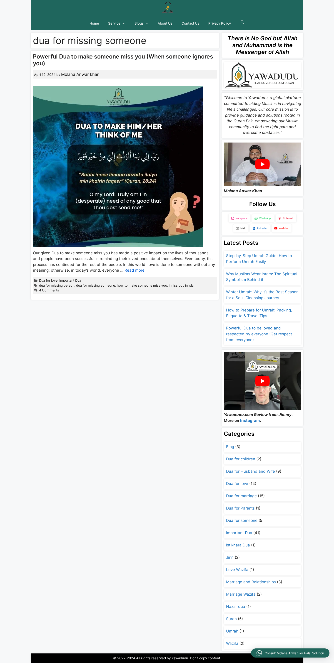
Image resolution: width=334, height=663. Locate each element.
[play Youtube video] (262, 164)
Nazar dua (235, 606)
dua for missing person (56, 285)
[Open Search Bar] (242, 22)
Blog (230, 446)
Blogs (139, 23)
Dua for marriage (241, 496)
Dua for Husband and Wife (250, 471)
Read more (135, 270)
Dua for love (48, 280)
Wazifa (232, 643)
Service (114, 23)
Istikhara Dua (238, 545)
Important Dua (70, 280)
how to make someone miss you (142, 285)
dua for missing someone (95, 285)
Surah (231, 619)
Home (94, 23)
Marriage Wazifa (241, 594)
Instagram (250, 420)
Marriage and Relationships (251, 582)
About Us (165, 23)
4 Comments (49, 290)
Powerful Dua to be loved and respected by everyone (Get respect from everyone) (259, 334)
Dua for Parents (240, 508)
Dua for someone (241, 520)
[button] (290, 653)
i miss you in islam (183, 285)
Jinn (230, 557)
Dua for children (240, 459)
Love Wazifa (237, 569)
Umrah (232, 631)
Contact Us (190, 23)
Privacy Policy (219, 23)
